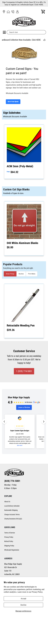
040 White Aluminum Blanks (22, 243)
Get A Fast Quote (13, 101)
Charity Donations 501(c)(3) (13, 519)
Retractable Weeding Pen (21, 325)
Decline (23, 605)
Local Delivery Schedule (12, 506)
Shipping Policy (9, 546)
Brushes (21, 274)
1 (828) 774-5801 (24, 371)
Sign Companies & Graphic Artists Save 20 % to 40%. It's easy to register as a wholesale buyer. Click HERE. (24, 3)
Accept (23, 598)
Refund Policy (8, 541)
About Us (7, 501)
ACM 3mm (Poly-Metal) (20, 166)
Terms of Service (9, 533)
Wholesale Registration (11, 550)
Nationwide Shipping (11, 510)
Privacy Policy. (37, 592)
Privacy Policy (8, 537)
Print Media (31, 274)
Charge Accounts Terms (12, 514)
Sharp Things (10, 274)
